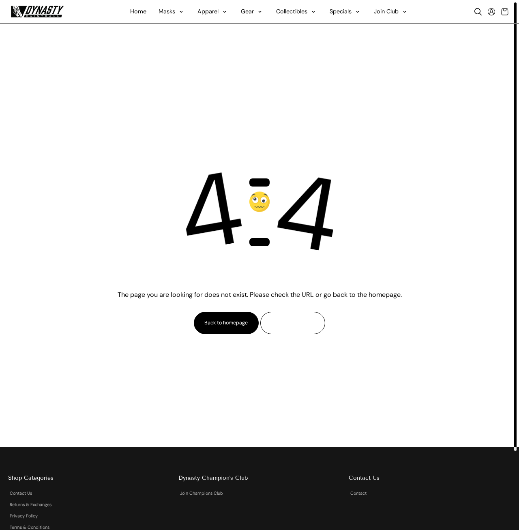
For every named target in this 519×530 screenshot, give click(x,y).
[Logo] (37, 11)
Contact (358, 493)
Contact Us (21, 493)
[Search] (478, 12)
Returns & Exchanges (30, 504)
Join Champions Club (201, 493)
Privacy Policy (24, 516)
